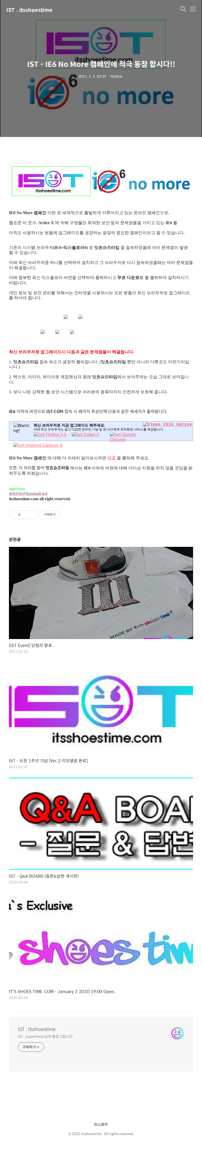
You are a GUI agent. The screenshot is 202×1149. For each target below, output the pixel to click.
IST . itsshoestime (29, 9)
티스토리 (101, 1124)
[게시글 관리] (31, 515)
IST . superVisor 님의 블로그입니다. (45, 1036)
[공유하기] (25, 515)
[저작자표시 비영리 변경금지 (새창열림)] (67, 515)
